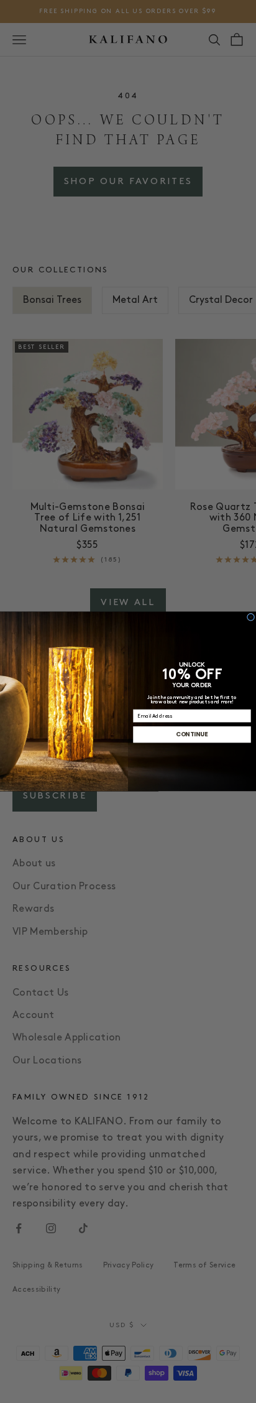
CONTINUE (192, 734)
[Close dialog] (250, 617)
